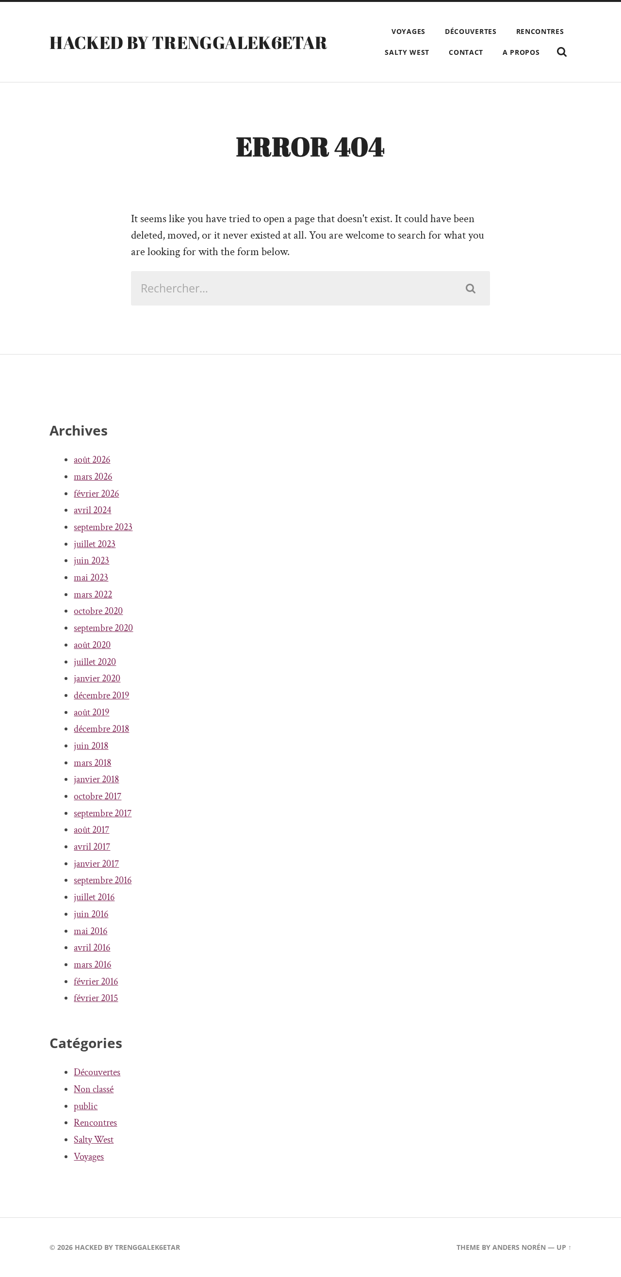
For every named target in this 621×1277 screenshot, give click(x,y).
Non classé (94, 1089)
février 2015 (96, 998)
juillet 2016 (94, 897)
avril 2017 (92, 847)
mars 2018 (92, 763)
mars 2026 (93, 476)
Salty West (407, 52)
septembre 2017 (102, 813)
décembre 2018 (101, 729)
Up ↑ (564, 1247)
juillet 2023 (94, 544)
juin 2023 (91, 560)
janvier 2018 (96, 779)
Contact (466, 52)
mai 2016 (90, 931)
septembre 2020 (103, 628)
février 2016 (96, 981)
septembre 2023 (103, 527)
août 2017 (91, 830)
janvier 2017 (96, 863)
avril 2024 (92, 510)
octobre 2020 (98, 611)
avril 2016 (92, 947)
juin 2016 (91, 914)
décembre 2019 (101, 695)
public (86, 1106)
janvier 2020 (97, 678)
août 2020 (92, 645)
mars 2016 (92, 964)
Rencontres (540, 31)
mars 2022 (93, 594)
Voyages (408, 31)
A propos (521, 52)
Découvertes (471, 31)
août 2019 (91, 712)
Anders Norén (519, 1247)
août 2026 (92, 459)
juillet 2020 (95, 662)
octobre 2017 (97, 796)
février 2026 (96, 493)
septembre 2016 (102, 880)
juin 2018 (91, 746)
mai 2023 (91, 577)
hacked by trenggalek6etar (188, 42)
